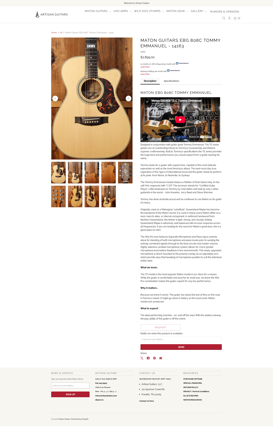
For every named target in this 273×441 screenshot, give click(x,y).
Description (150, 81)
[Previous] (55, 98)
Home (54, 32)
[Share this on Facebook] (148, 358)
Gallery (197, 11)
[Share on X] (142, 358)
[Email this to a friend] (161, 358)
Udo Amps (121, 11)
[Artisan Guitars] (51, 15)
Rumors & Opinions (224, 11)
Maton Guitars (96, 11)
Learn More (145, 67)
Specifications (171, 81)
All (61, 32)
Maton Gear (176, 11)
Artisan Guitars (64, 419)
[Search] (224, 18)
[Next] (128, 98)
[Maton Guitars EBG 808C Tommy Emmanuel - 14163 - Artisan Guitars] (92, 99)
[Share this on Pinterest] (154, 358)
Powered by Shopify (79, 419)
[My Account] (229, 18)
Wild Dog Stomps (147, 11)
